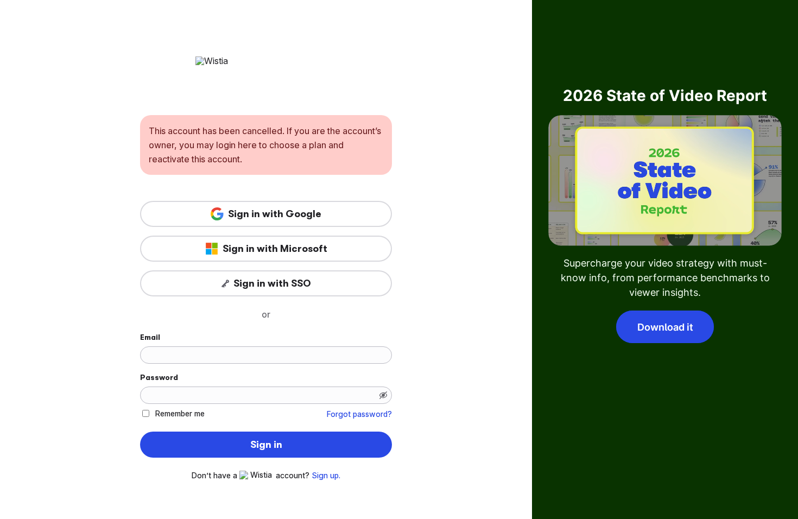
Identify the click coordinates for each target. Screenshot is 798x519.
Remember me (180, 413)
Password (159, 377)
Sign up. (326, 475)
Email (150, 337)
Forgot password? (359, 414)
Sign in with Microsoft (275, 248)
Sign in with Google (274, 213)
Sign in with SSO (272, 283)
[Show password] (383, 395)
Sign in (266, 444)
